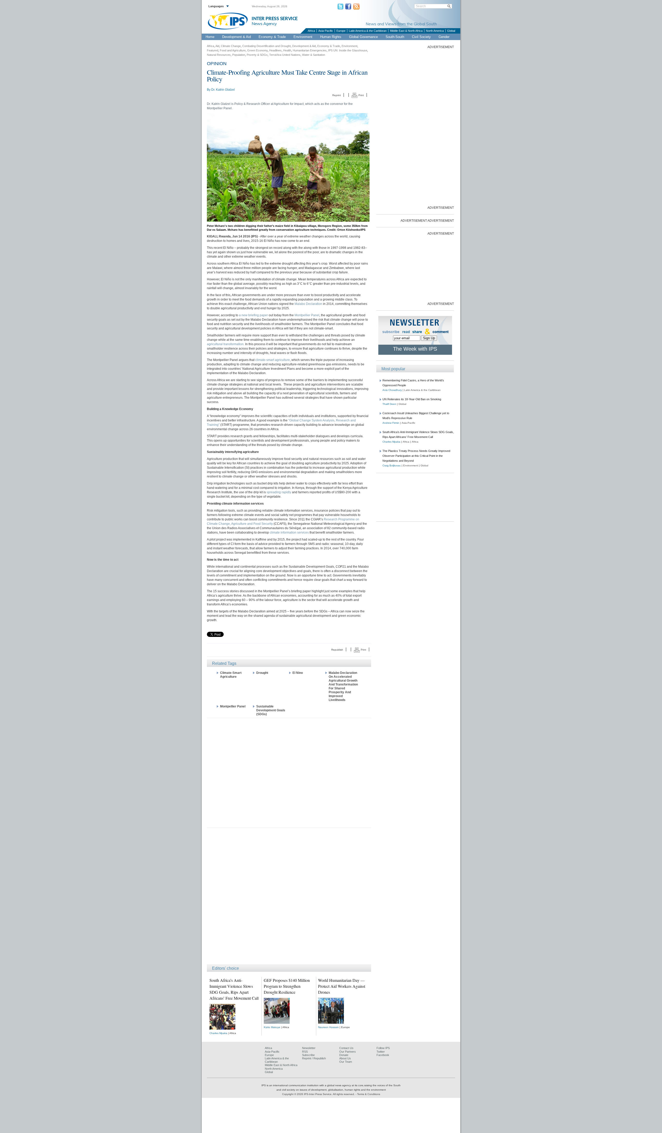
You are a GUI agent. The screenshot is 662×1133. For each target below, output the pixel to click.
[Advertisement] (289, 772)
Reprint (336, 95)
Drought (262, 673)
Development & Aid (236, 37)
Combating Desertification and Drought (266, 46)
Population (238, 54)
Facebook (383, 1055)
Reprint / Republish (314, 1058)
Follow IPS (383, 1048)
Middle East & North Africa (406, 30)
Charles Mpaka (218, 1033)
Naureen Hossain (328, 1027)
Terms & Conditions (368, 1094)
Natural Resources (219, 54)
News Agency (264, 23)
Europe (340, 30)
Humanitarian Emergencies (310, 50)
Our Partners (347, 1051)
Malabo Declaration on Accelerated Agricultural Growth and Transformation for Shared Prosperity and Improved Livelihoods (343, 686)
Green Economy (257, 50)
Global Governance (363, 37)
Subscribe (308, 1055)
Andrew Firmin (390, 422)
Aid (217, 46)
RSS (305, 1051)
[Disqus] (289, 898)
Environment (303, 37)
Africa (311, 30)
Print (361, 95)
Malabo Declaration (308, 304)
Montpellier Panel (307, 315)
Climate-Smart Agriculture (231, 675)
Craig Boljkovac (391, 465)
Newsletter (308, 1048)
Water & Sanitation (313, 54)
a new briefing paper (253, 315)
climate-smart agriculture (272, 360)
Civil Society (421, 37)
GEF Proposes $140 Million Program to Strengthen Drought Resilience (287, 986)
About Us (345, 1058)
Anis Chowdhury (392, 390)
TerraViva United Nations (284, 54)
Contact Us (346, 1048)
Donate (343, 1055)
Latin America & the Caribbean (368, 30)
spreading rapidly (279, 492)
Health (287, 50)
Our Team (345, 1061)
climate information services (289, 532)
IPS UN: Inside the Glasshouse (347, 50)
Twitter (381, 1051)
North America (435, 30)
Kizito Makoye (272, 1027)
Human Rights (330, 37)
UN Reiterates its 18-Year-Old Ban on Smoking (411, 399)
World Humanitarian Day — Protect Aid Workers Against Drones (341, 986)
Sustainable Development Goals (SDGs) (270, 710)
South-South (395, 37)
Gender (444, 37)
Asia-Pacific (325, 30)
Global (451, 30)
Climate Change (231, 46)
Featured (212, 50)
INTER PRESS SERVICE (275, 18)
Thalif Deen (389, 404)
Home (210, 37)
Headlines (275, 50)
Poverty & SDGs (257, 54)
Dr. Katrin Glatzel (223, 89)
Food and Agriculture (233, 50)
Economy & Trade (272, 37)
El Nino (297, 673)
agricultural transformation (225, 344)
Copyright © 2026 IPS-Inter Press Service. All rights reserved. (319, 1094)
